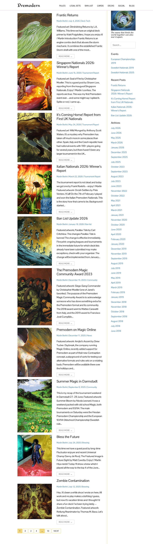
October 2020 (118, 224)
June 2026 (116, 132)
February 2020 (118, 239)
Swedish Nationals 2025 (122, 72)
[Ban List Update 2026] (34, 241)
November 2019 (119, 253)
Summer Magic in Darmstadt (77, 381)
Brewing (85, 442)
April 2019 (116, 282)
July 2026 (116, 128)
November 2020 (119, 219)
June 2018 (116, 331)
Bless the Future (68, 437)
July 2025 (116, 162)
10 (48, 531)
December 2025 (119, 152)
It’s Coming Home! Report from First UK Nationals (79, 117)
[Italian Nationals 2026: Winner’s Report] (34, 189)
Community (92, 280)
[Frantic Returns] (34, 35)
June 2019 (116, 272)
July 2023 (115, 181)
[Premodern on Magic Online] (34, 352)
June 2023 (116, 186)
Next (56, 531)
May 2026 (116, 137)
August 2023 (117, 176)
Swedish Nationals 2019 (122, 67)
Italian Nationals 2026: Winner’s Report (79, 169)
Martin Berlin (62, 21)
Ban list (88, 224)
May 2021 (115, 200)
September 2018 (119, 316)
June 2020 (116, 229)
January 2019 (117, 297)
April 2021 (116, 205)
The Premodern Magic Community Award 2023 (74, 272)
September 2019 (119, 258)
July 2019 (115, 268)
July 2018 (115, 326)
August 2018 (117, 321)
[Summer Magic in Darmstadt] (34, 405)
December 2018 (118, 302)
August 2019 (117, 263)
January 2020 (117, 244)
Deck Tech (85, 21)
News (89, 335)
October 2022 (118, 195)
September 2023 (119, 171)
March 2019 (116, 287)
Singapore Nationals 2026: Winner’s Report (76, 65)
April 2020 (116, 234)
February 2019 (118, 292)
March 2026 (117, 142)
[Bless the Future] (34, 455)
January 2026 (117, 147)
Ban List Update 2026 (72, 218)
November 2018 (119, 306)
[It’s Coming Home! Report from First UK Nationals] (34, 137)
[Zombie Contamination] (34, 501)
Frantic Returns (67, 15)
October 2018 (117, 311)
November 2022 (119, 190)
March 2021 (116, 210)
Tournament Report (90, 73)
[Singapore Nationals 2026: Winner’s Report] (34, 85)
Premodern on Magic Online (76, 330)
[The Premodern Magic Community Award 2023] (34, 296)
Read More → (65, 56)
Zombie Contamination (73, 481)
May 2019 (115, 277)
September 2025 (119, 157)
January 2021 (117, 215)
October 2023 (117, 166)
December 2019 (118, 248)
